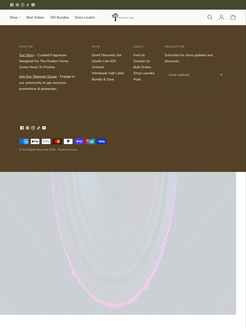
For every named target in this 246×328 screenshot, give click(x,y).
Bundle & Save (103, 79)
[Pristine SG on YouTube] (33, 4)
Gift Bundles (59, 17)
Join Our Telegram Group (38, 76)
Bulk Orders (142, 67)
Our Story (26, 55)
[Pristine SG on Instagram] (22, 4)
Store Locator (85, 17)
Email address (178, 69)
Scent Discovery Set (107, 55)
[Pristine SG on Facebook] (12, 4)
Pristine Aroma (67, 150)
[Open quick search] (210, 17)
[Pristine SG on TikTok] (28, 4)
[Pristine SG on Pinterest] (17, 4)
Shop (14, 17)
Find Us (139, 55)
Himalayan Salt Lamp (108, 73)
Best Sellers (35, 17)
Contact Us (141, 61)
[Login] (221, 17)
